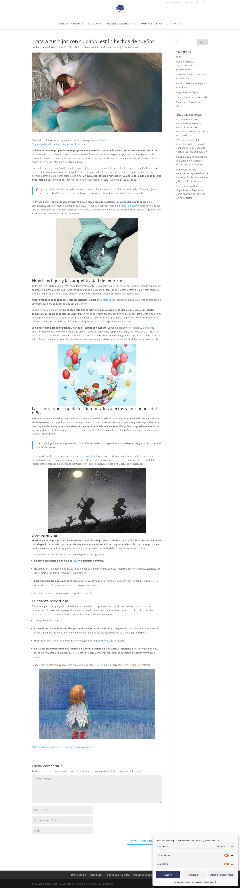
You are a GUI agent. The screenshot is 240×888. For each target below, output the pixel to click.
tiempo (147, 327)
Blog (159, 24)
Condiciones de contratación (149, 874)
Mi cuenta (189, 2)
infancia (107, 299)
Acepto (168, 874)
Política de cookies (182, 881)
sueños (115, 158)
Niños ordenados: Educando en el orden (97, 47)
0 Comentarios (130, 47)
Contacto (174, 24)
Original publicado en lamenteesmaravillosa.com (59, 144)
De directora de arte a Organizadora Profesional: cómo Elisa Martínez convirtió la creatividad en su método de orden (192, 127)
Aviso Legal (96, 874)
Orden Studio (78, 874)
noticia (85, 168)
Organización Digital (187, 92)
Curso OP (77, 24)
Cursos (93, 24)
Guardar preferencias (221, 874)
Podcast (146, 24)
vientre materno (130, 205)
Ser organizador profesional (191, 97)
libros (100, 430)
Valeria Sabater (99, 140)
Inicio (63, 24)
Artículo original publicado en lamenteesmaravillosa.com (63, 747)
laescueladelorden (46, 47)
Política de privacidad (118, 874)
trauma (105, 640)
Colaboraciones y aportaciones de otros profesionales (188, 65)
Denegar (194, 874)
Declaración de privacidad (204, 881)
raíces (99, 664)
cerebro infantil (88, 456)
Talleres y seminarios (121, 24)
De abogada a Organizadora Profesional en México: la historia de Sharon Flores (191, 160)
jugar (76, 560)
